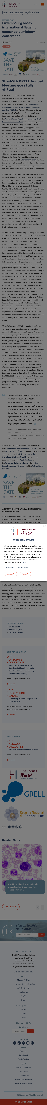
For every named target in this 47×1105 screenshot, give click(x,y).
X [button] (44, 526)
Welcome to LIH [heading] (23, 539)
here (24, 563)
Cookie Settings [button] (23, 567)
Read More (10, 567)
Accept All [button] (11, 574)
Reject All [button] (25, 574)
